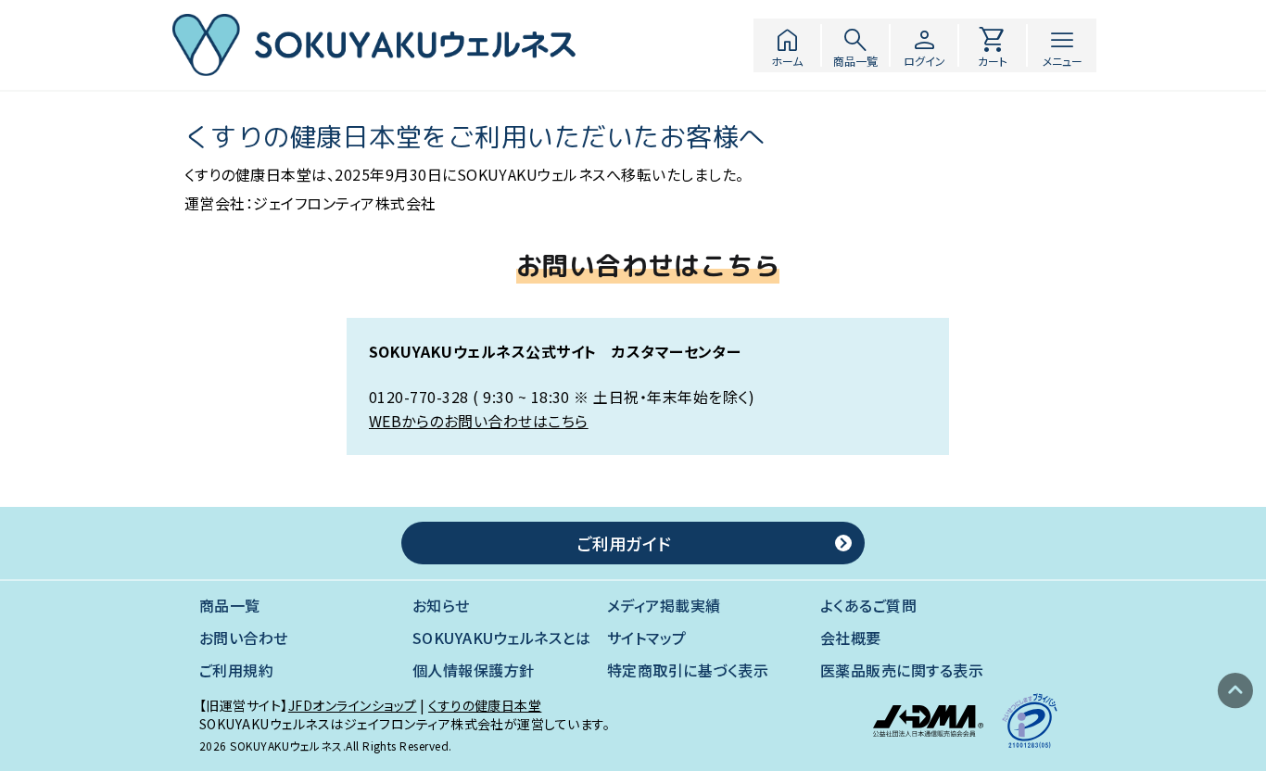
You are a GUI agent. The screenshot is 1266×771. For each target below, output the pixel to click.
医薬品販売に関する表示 (901, 670)
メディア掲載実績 (664, 605)
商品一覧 (855, 45)
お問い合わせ (243, 638)
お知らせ (441, 605)
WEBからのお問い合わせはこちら (479, 421)
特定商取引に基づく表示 (687, 670)
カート (992, 45)
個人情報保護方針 (473, 670)
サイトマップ (647, 638)
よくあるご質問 (868, 605)
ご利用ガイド (623, 543)
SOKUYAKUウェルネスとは (501, 638)
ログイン (924, 45)
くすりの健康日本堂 (484, 705)
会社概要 (850, 638)
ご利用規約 (236, 670)
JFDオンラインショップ (352, 705)
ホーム (787, 45)
